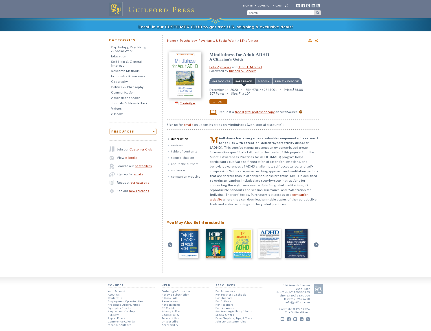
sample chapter (182, 157)
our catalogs (139, 182)
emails (138, 174)
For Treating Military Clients (234, 311)
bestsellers (143, 166)
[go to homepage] (153, 9)
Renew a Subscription (175, 294)
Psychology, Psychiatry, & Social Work (208, 40)
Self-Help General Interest (126, 63)
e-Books (117, 114)
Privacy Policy (171, 311)
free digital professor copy (255, 112)
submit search (317, 12)
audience (178, 170)
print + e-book (287, 81)
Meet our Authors (119, 325)
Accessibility (170, 325)
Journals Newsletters (129, 103)
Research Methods (125, 71)
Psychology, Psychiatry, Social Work (128, 49)
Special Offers (225, 314)
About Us (114, 294)
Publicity (113, 314)
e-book (264, 81)
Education (118, 56)
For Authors (223, 301)
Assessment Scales (126, 98)
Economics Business (128, 76)
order (218, 101)
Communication (123, 92)
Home (171, 40)
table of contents (184, 151)
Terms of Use (170, 318)
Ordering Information (176, 291)
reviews (177, 145)
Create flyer (188, 103)
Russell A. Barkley (242, 71)
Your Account (116, 291)
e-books (131, 157)
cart (279, 5)
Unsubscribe (170, 321)
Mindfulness (249, 40)
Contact (264, 5)
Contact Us (115, 298)
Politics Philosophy (127, 87)
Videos (116, 108)
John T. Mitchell (250, 67)
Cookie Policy (170, 314)
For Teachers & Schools (231, 294)
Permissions (170, 301)
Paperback (244, 81)
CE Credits (169, 308)
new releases (139, 191)
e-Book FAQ (169, 298)
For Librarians (225, 308)
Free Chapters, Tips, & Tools (234, 318)
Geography (119, 81)
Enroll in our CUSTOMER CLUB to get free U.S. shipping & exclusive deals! (215, 27)
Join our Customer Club (231, 321)
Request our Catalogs (122, 311)
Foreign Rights (171, 304)
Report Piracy (116, 318)
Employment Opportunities (125, 301)
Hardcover (221, 81)
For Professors (225, 291)
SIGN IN (248, 5)
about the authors (185, 164)
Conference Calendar (122, 321)
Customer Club (141, 149)
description (179, 139)
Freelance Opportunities (124, 304)
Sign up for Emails (119, 308)
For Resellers (224, 304)
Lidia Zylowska (220, 67)
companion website (185, 176)
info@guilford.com (298, 302)
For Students (224, 298)
